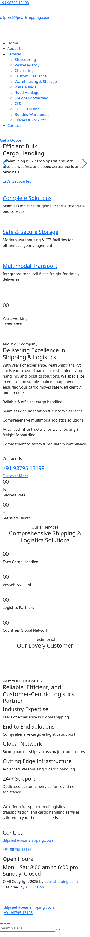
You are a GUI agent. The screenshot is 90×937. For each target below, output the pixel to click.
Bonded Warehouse (32, 114)
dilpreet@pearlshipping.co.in (25, 17)
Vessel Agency (27, 65)
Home (12, 43)
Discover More (15, 475)
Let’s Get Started (17, 181)
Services (14, 54)
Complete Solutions (27, 198)
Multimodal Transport (30, 265)
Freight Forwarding (31, 98)
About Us (15, 48)
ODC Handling (27, 109)
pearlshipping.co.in (61, 881)
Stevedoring (25, 59)
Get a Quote (11, 140)
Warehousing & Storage (36, 81)
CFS (18, 103)
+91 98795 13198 (14, 2)
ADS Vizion (34, 887)
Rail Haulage (25, 87)
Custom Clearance (31, 76)
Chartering (24, 70)
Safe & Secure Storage (30, 232)
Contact (14, 125)
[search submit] (58, 929)
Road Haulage (27, 92)
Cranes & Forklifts (30, 120)
